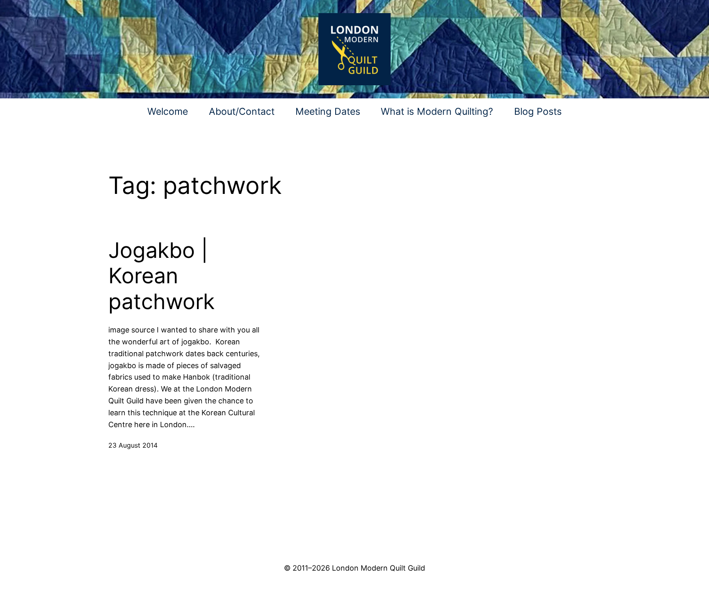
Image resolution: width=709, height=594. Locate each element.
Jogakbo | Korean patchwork (161, 276)
